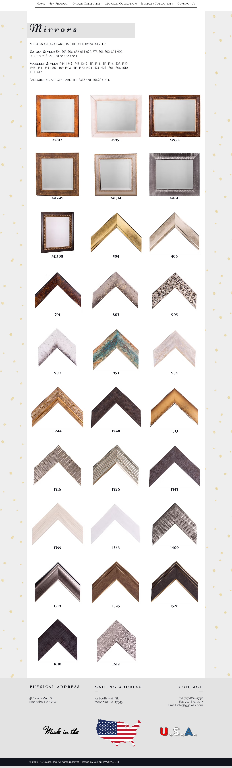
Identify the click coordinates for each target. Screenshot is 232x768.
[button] (57, 121)
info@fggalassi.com (190, 705)
